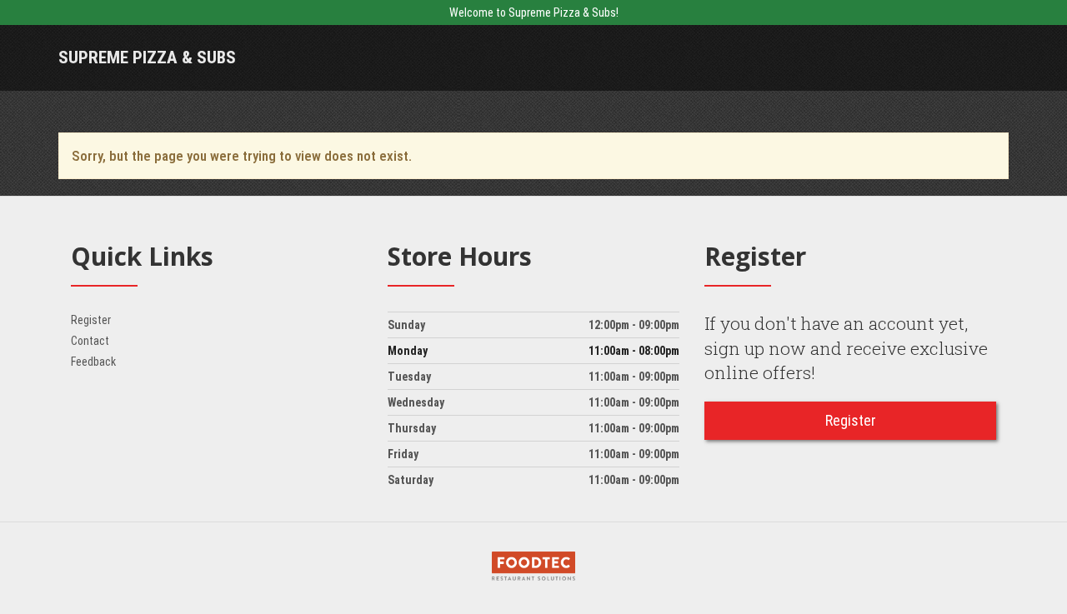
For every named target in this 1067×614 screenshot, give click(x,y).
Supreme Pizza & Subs (147, 57)
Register (91, 320)
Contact (90, 340)
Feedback (93, 361)
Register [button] (850, 420)
